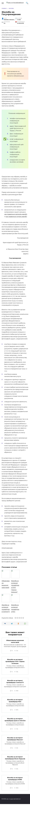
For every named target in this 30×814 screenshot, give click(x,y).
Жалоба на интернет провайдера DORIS (15, 778)
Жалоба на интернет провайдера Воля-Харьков (15, 758)
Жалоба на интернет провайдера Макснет (15, 738)
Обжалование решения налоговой (15, 641)
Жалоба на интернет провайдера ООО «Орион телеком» (15, 661)
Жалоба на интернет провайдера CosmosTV (15, 681)
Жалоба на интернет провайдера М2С (15, 700)
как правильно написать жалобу (15, 214)
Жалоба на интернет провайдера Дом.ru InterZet (15, 719)
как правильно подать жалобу (16, 216)
